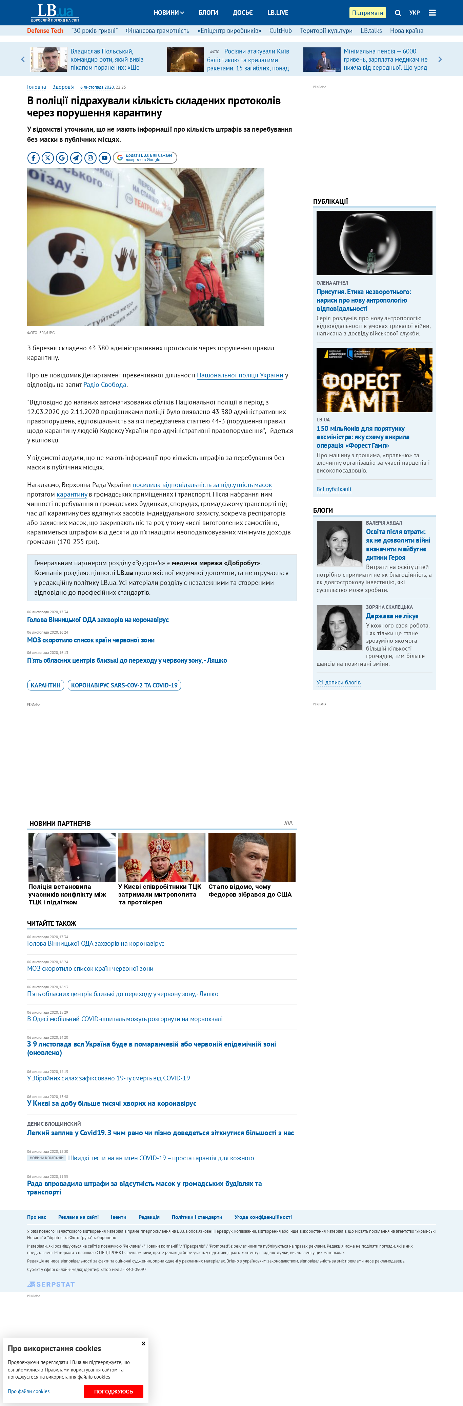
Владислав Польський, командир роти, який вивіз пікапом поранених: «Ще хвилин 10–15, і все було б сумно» (108, 67)
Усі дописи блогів (339, 682)
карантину (72, 494)
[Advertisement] (162, 755)
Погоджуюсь (113, 1391)
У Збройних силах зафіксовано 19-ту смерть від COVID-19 (108, 1078)
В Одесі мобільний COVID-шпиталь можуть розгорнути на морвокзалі (125, 1018)
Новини (166, 12)
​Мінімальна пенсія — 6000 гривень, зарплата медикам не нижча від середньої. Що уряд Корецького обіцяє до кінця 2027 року (386, 67)
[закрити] (143, 1343)
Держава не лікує (392, 615)
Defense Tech (45, 30)
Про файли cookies (28, 1391)
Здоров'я (63, 86)
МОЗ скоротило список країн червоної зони (91, 639)
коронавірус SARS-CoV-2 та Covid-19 (124, 685)
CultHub (280, 30)
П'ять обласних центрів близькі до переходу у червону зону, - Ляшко (127, 660)
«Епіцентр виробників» (229, 30)
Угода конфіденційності (263, 1216)
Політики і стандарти (197, 1216)
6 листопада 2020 (97, 87)
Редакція (149, 1216)
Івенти (118, 1216)
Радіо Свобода (104, 384)
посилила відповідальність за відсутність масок (202, 484)
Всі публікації (334, 489)
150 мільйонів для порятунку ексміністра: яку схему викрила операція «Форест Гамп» (363, 437)
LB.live (277, 12)
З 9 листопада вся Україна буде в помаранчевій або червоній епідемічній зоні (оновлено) (151, 1048)
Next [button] (440, 59)
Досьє (243, 12)
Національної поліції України (240, 375)
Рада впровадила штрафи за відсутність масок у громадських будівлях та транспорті (144, 1187)
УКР (414, 12)
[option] (95, 59)
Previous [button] (23, 59)
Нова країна (406, 30)
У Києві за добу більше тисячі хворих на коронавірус (112, 1103)
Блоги (208, 12)
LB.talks (371, 30)
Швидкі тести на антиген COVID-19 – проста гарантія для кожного (142, 1158)
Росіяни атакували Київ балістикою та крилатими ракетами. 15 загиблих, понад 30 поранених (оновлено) (248, 63)
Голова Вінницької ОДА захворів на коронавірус (97, 619)
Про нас (36, 1216)
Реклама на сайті (78, 1216)
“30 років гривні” (95, 30)
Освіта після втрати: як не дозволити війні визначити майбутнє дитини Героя (398, 544)
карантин (46, 685)
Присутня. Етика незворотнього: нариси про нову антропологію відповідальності (364, 300)
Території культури (326, 30)
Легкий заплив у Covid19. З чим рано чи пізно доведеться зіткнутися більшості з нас (160, 1132)
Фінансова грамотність (157, 30)
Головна (36, 86)
